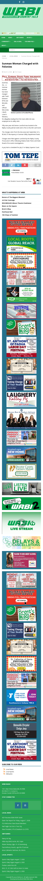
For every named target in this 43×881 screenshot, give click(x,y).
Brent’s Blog (6, 209)
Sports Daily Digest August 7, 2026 (13, 859)
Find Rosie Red (7, 212)
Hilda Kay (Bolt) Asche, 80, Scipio (12, 841)
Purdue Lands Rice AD (9, 865)
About (4, 45)
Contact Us (14, 791)
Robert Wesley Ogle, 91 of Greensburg (14, 844)
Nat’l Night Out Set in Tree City (12, 826)
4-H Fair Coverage (8, 200)
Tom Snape (18, 72)
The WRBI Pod (29, 41)
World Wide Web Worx (26, 879)
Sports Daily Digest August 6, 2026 (13, 862)
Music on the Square (9, 206)
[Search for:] (21, 50)
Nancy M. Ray (6, 838)
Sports (29, 37)
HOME (3, 37)
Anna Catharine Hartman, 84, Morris (13, 850)
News (10, 37)
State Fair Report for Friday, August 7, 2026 (16, 820)
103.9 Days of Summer (10, 215)
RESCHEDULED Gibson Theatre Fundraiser (16, 203)
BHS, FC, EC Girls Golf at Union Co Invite (15, 868)
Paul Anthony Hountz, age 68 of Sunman (15, 847)
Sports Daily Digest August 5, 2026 (13, 871)
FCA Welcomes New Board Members (14, 823)
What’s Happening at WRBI (13, 192)
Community (6, 41)
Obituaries (20, 37)
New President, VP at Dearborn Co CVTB (15, 829)
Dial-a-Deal (18, 41)
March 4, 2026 (8, 72)
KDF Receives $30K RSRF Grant (12, 818)
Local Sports (10, 772)
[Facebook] (19, 2)
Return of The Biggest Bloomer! (13, 197)
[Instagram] (23, 2)
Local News (10, 769)
